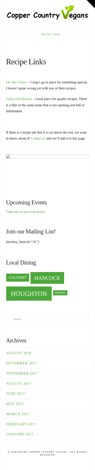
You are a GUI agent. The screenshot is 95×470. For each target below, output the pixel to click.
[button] (87, 27)
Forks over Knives (19, 99)
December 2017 (21, 363)
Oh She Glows (16, 82)
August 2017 (18, 383)
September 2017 (22, 373)
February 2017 (21, 424)
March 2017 (18, 414)
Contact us (38, 138)
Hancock (47, 278)
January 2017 (19, 434)
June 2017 (15, 393)
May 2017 (15, 404)
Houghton (29, 293)
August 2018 (18, 353)
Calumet (18, 277)
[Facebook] (47, 461)
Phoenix (60, 293)
